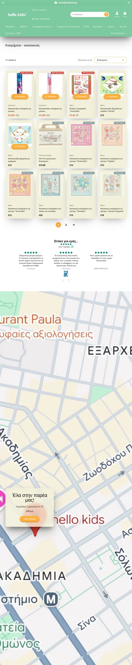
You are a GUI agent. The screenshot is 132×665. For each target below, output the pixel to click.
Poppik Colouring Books (68, 26)
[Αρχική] (17, 14)
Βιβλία (23, 26)
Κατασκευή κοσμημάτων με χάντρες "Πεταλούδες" (81, 144)
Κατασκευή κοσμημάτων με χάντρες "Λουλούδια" (19, 194)
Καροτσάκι (125, 14)
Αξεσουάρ (97, 26)
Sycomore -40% (13, 33)
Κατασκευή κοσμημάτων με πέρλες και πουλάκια (50, 194)
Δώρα (111, 26)
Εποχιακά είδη (117, 33)
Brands (123, 26)
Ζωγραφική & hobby (41, 26)
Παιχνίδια (9, 26)
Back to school (39, 9)
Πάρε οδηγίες (30, 519)
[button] (64, 280)
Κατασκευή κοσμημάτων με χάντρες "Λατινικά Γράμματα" (112, 194)
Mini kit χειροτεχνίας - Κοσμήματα (50, 144)
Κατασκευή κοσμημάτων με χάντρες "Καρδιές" (112, 144)
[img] (66, 244)
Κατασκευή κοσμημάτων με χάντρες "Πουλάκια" (81, 194)
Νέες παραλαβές (42, 18)
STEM (86, 26)
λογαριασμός (116, 14)
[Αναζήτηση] (106, 14)
